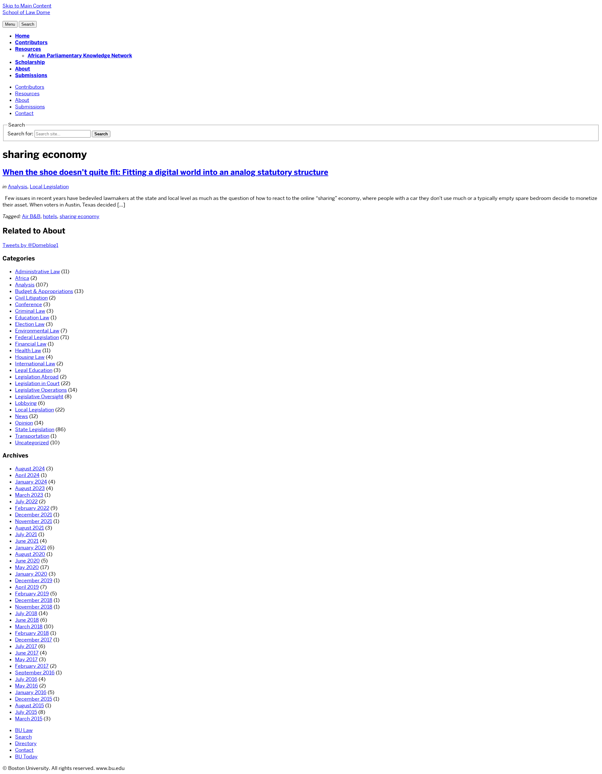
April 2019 (27, 587)
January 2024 (31, 482)
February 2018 (32, 633)
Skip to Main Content (27, 6)
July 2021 (26, 534)
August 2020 (30, 554)
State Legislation (34, 429)
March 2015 (28, 718)
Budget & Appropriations (44, 291)
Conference (28, 304)
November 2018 (33, 607)
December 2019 (33, 580)
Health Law (28, 350)
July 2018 (26, 613)
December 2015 (33, 699)
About (22, 68)
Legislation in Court (37, 383)
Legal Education (33, 370)
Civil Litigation (31, 298)
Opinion (24, 423)
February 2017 (32, 666)
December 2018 (33, 600)
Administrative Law (37, 271)
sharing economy (79, 216)
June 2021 (27, 541)
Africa (22, 278)
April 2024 (27, 475)
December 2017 (33, 639)
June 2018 (27, 620)
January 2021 (30, 547)
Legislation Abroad (37, 377)
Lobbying (26, 403)
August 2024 (30, 468)
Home (22, 36)
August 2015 (29, 705)
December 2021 (33, 514)
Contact (24, 113)
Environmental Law (37, 330)
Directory (26, 743)
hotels (50, 216)
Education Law (32, 317)
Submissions (31, 75)
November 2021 (33, 521)
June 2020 (27, 560)
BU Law (24, 730)
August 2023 (30, 488)
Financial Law (30, 344)
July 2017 (26, 646)
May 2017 (26, 659)
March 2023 (29, 495)
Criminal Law (30, 311)
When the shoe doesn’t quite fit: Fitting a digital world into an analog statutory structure (165, 172)
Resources (28, 49)
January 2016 (30, 692)
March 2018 (29, 626)
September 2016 (35, 672)
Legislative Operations (41, 390)
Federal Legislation (37, 337)
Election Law (30, 324)
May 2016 (26, 685)
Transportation (32, 436)
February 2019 (32, 593)
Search (23, 737)
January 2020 (31, 574)
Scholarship (30, 62)
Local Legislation (49, 186)
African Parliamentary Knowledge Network (80, 55)
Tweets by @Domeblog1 (30, 245)
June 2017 (27, 653)
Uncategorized (32, 442)
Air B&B (31, 216)
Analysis (17, 186)
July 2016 (26, 679)
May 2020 (27, 567)
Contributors (31, 42)
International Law (35, 363)
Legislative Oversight (39, 396)
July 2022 (26, 501)
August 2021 (29, 528)
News (21, 416)
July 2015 (26, 712)
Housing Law (30, 357)
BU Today (26, 756)
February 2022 (32, 508)
